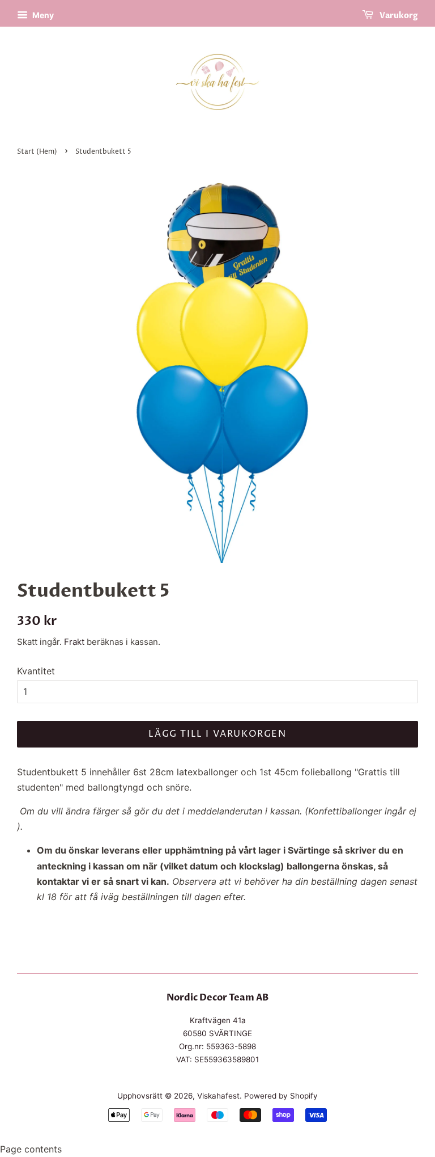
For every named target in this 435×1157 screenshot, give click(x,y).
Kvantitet (36, 671)
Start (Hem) (37, 152)
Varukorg (398, 15)
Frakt (74, 641)
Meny (42, 15)
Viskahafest (218, 1095)
